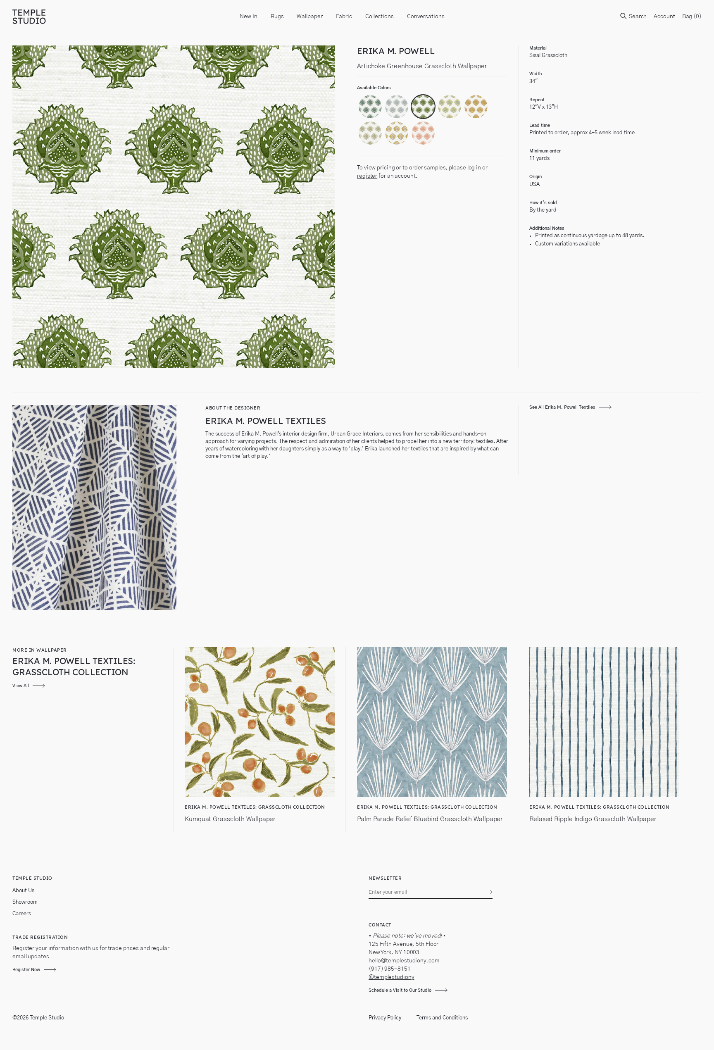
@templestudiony (391, 977)
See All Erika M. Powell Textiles (562, 407)
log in (474, 168)
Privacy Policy (385, 1018)
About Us (23, 890)
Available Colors (374, 88)
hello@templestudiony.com (404, 961)
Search (637, 16)
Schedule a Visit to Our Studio (400, 990)
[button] (370, 106)
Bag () (692, 16)
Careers (21, 914)
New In (248, 16)
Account (664, 16)
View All (20, 685)
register (367, 176)
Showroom (25, 902)
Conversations (426, 16)
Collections (379, 16)
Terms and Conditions (442, 1018)
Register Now (26, 969)
